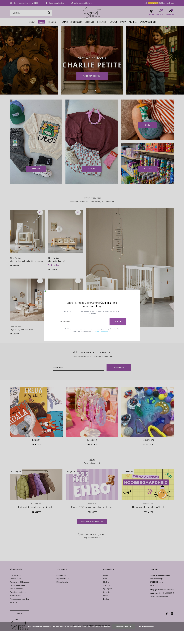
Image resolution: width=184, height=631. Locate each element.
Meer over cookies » (146, 626)
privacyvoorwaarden (103, 331)
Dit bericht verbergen (123, 626)
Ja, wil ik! (117, 321)
